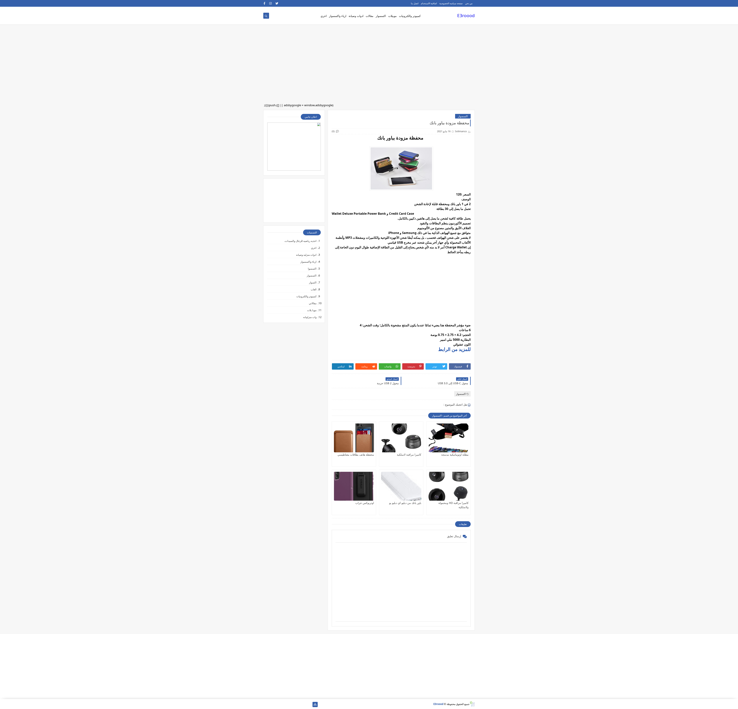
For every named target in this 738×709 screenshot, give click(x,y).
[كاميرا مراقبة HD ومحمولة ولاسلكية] (448, 486)
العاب (314, 289)
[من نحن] (302, 704)
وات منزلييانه (310, 317)
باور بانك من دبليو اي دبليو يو (405, 503)
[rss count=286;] (265, 704)
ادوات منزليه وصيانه (306, 254)
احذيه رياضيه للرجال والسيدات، (300, 241)
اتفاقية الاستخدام (429, 3)
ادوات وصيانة (356, 16)
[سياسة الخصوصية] (290, 704)
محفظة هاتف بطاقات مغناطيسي (355, 454)
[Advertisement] (622, 31)
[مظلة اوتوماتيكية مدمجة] (448, 437)
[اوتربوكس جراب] (354, 486)
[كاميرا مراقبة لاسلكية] (401, 437)
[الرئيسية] (309, 704)
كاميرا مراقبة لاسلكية (409, 454)
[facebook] (264, 3)
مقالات (369, 16)
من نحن (468, 3)
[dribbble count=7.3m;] (278, 704)
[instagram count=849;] (272, 704)
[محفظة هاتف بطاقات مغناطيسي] (354, 437)
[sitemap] (315, 704)
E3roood (466, 15)
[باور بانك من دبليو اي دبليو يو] (401, 486)
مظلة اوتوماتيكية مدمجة (455, 454)
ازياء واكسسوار (337, 16)
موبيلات (392, 16)
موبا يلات (312, 310)
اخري (324, 16)
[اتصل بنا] (296, 704)
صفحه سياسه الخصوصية (451, 3)
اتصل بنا (414, 3)
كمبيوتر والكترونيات (410, 16)
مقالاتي (313, 303)
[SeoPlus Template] (472, 703)
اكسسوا (312, 268)
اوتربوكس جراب (364, 503)
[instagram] (270, 3)
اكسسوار (381, 16)
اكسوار (313, 282)
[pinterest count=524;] (284, 704)
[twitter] (276, 3)
